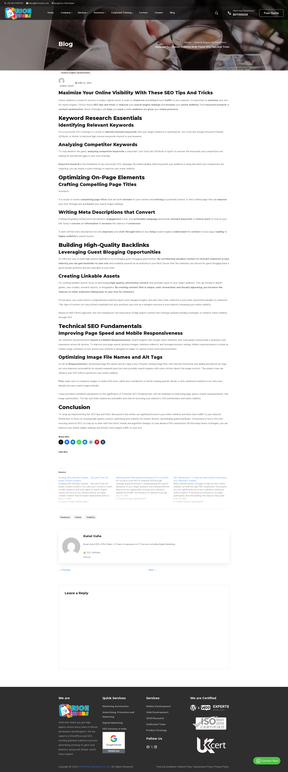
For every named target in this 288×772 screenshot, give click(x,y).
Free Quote (271, 13)
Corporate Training (121, 12)
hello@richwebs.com (38, 3)
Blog (172, 12)
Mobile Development (158, 706)
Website (87, 557)
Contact (143, 12)
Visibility (90, 517)
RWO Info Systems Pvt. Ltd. (95, 766)
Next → (152, 570)
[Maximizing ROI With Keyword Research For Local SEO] (144, 488)
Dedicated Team (156, 724)
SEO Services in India (114, 728)
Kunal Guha (67, 86)
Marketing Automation (115, 706)
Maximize (65, 517)
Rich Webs (70, 722)
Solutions (99, 12)
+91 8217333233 (14, 3)
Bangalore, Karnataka (63, 3)
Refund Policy (185, 766)
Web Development (157, 712)
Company (65, 12)
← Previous (64, 570)
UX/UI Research (155, 718)
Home (51, 12)
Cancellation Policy (203, 766)
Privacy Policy (221, 766)
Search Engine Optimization (210, 42)
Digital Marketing (112, 722)
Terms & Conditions (166, 766)
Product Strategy (156, 730)
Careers (159, 12)
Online (78, 517)
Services (82, 12)
